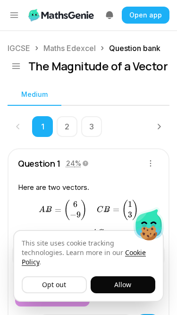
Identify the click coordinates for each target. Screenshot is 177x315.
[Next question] (159, 126)
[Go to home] (62, 15)
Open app (145, 15)
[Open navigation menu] (14, 15)
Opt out (54, 284)
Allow (122, 284)
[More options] (150, 163)
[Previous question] (18, 126)
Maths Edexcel (69, 48)
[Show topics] (16, 66)
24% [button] (73, 163)
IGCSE (19, 48)
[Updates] (109, 15)
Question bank (134, 48)
